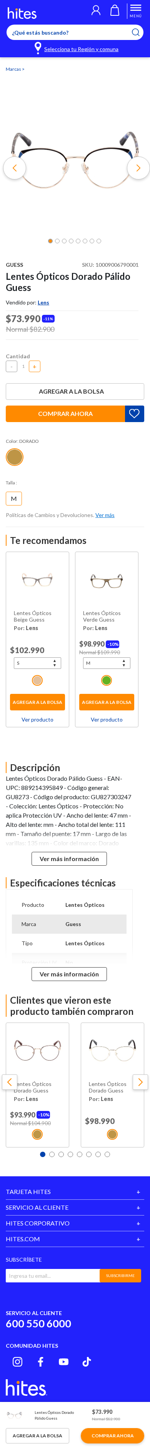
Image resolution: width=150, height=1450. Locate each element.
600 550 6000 (38, 1323)
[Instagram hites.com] (17, 1362)
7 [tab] (98, 1154)
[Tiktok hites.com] (87, 1362)
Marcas (14, 69)
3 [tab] (61, 1154)
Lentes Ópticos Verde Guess (102, 616)
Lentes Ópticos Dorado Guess (33, 1087)
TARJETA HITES (28, 1191)
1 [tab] (42, 1154)
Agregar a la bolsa (71, 391)
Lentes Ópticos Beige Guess (33, 616)
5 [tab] (79, 1154)
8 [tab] (107, 1154)
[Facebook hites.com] (40, 1362)
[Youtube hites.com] (63, 1362)
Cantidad (18, 356)
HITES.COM (23, 1238)
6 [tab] (89, 1154)
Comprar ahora (65, 413)
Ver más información (69, 858)
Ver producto (37, 719)
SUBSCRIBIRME (120, 1275)
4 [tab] (70, 1154)
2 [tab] (52, 1154)
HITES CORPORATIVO (38, 1223)
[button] (96, 11)
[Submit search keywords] (140, 32)
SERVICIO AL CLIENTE (37, 1207)
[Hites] (22, 13)
